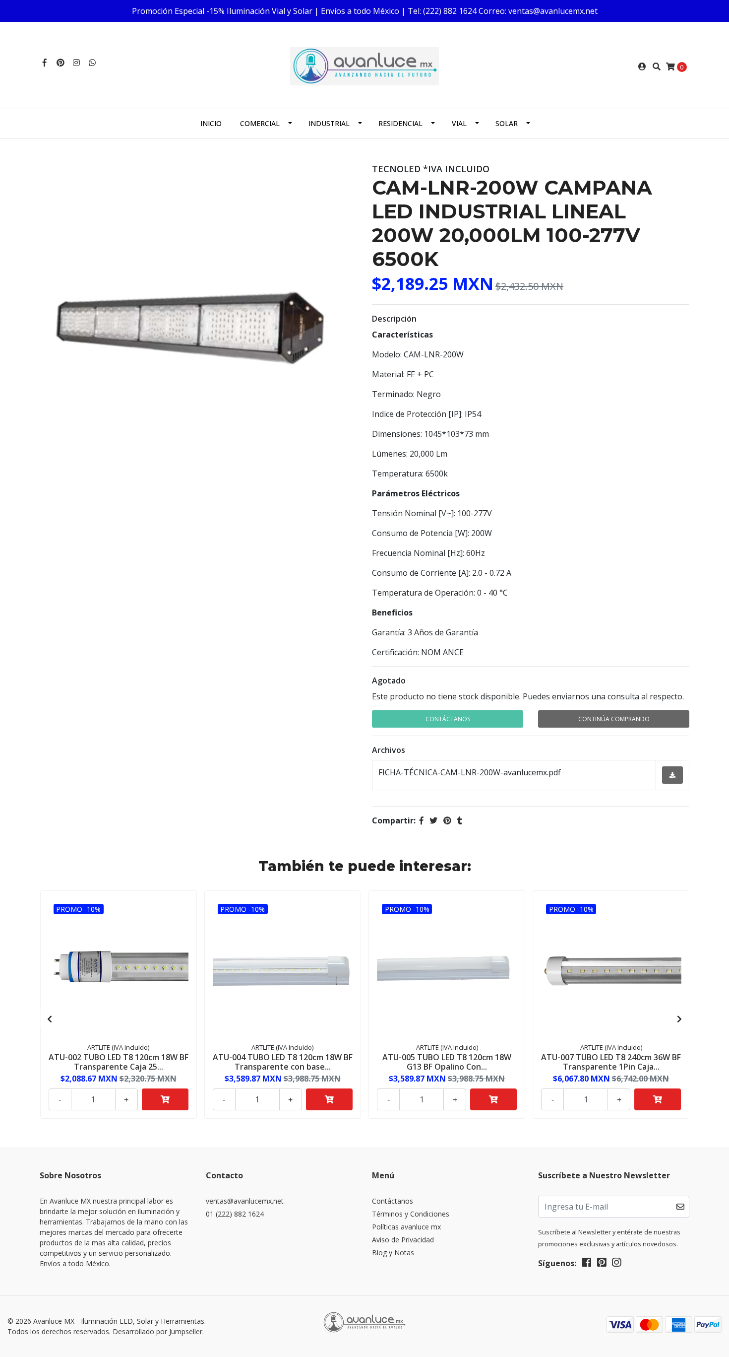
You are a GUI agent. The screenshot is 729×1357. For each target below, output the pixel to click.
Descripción (394, 318)
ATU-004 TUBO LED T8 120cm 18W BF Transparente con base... (283, 1062)
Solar (506, 123)
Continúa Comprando (614, 719)
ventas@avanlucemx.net (245, 1201)
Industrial (329, 123)
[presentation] (50, 1019)
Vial (459, 123)
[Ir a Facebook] (45, 62)
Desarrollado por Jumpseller (157, 1331)
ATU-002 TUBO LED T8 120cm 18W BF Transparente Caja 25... (118, 1062)
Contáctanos (447, 719)
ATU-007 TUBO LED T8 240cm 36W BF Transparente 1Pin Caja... (611, 1062)
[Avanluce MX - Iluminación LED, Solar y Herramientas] (364, 65)
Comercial (260, 123)
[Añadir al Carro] (165, 1099)
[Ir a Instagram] (76, 62)
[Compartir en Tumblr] (459, 820)
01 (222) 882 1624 (235, 1214)
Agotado (389, 680)
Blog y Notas (393, 1252)
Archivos (388, 750)
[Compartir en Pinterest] (447, 820)
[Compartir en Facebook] (422, 820)
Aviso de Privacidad (403, 1239)
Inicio (211, 123)
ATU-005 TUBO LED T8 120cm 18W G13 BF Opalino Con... (446, 1062)
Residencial (400, 123)
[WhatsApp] (92, 62)
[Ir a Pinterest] (60, 62)
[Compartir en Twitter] (433, 820)
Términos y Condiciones (410, 1214)
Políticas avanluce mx (406, 1226)
